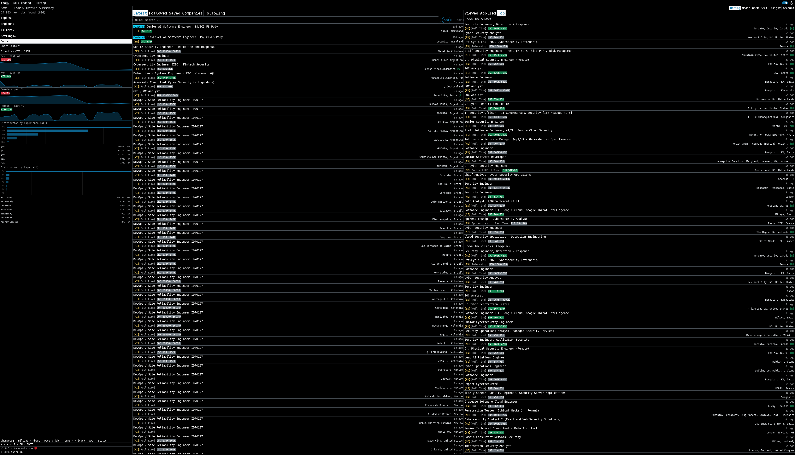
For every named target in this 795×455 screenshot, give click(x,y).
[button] (66, 41)
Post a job (51, 440)
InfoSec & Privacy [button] (40, 8)
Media (746, 8)
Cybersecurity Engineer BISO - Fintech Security (171, 64)
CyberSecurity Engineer (151, 55)
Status (102, 440)
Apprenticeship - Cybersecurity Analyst (496, 218)
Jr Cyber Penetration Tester (487, 103)
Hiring (735, 8)
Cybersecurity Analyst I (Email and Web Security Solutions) (513, 419)
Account (788, 8)
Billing (23, 440)
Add (446, 20)
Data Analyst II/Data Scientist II (492, 201)
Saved (174, 13)
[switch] (785, 2)
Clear (457, 20)
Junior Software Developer (485, 157)
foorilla (17, 452)
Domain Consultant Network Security (493, 437)
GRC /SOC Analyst (146, 91)
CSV (17, 51)
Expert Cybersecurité (481, 384)
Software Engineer (479, 77)
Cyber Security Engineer (484, 227)
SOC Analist (474, 95)
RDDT (30, 444)
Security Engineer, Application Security (497, 339)
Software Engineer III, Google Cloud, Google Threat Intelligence (517, 210)
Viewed (471, 13)
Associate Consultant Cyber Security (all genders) (173, 82)
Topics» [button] (6, 17)
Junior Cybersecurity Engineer (489, 322)
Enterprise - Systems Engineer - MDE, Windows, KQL (173, 73)
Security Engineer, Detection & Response (497, 24)
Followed (158, 13)
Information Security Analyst (488, 446)
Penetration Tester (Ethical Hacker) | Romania (502, 410)
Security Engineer (479, 183)
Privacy (80, 440)
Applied (488, 13)
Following (215, 13)
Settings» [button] (8, 36)
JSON (27, 51)
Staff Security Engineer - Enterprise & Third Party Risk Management (519, 50)
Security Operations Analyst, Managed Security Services (509, 331)
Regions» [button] (7, 23)
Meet (764, 8)
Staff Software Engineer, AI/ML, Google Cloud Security (508, 130)
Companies (192, 13)
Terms (66, 440)
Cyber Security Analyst (483, 33)
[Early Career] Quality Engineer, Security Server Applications (515, 392)
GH (21, 444)
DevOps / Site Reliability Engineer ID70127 (168, 100)
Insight (775, 8)
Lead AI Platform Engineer (485, 357)
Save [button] (5, 8)
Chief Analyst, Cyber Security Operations (498, 174)
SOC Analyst (474, 68)
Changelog (7, 440)
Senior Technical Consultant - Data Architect (501, 428)
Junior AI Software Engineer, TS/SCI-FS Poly (175, 26)
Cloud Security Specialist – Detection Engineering (505, 236)
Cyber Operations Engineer (485, 366)
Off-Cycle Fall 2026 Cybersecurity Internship (501, 42)
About (36, 440)
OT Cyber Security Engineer (486, 165)
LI (13, 444)
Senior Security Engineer (484, 121)
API (91, 440)
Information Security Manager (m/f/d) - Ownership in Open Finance (518, 139)
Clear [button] (17, 8)
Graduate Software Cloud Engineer (491, 401)
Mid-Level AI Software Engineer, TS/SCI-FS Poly (178, 37)
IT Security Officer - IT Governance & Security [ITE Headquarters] (518, 112)
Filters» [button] (7, 30)
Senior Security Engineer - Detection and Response (173, 46)
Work (755, 8)
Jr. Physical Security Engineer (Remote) (497, 59)
